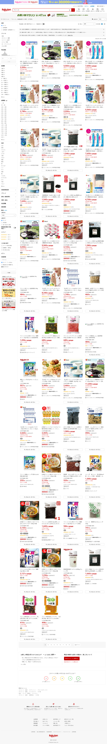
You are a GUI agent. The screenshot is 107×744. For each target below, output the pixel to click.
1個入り (3, 68)
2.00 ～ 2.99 (4, 127)
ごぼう (2, 151)
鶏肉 (2, 159)
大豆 (2, 145)
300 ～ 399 (3, 111)
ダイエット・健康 (23, 690)
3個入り (3, 72)
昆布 (2, 147)
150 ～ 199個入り (5, 94)
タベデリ (89, 304)
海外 (6, 210)
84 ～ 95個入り (4, 92)
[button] (101, 6)
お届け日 (3, 218)
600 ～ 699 (3, 117)
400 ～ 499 (3, 113)
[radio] (1, 25)
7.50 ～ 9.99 (4, 133)
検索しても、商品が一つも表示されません (31, 661)
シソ (2, 167)
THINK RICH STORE (26, 302)
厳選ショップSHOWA (70, 441)
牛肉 (2, 181)
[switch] (15, 227)
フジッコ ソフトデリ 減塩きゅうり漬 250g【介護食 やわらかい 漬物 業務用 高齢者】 (51, 337)
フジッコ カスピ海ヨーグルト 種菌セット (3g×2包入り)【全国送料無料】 (29, 337)
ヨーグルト (35, 693)
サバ (2, 169)
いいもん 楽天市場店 (48, 209)
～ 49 (2, 103)
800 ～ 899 (3, 121)
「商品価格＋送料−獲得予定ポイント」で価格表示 (29, 24)
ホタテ (2, 157)
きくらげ (3, 165)
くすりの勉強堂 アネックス (71, 538)
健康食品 (31, 695)
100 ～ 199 (3, 107)
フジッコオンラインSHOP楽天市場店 (30, 81)
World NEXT (68, 213)
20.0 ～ (3, 137)
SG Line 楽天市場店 (91, 259)
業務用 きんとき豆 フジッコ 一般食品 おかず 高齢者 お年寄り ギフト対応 (73, 476)
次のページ (77, 644)
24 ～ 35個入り (4, 84)
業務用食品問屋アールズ (48, 540)
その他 (39, 691)
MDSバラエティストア (92, 491)
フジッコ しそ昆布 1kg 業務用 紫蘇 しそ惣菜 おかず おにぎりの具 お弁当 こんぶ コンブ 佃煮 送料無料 (94, 242)
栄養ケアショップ (47, 352)
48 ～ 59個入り (4, 88)
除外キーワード (4, 266)
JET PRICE (24, 486)
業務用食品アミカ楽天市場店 (93, 541)
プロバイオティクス (42, 690)
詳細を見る (70, 35)
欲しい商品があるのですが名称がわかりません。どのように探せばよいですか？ (40, 657)
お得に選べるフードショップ (28, 352)
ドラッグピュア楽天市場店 (28, 636)
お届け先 (3, 212)
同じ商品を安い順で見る (51, 170)
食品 (20, 693)
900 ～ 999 (3, 123)
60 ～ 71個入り (4, 90)
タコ (2, 179)
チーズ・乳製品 (26, 693)
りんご (2, 183)
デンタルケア (32, 691)
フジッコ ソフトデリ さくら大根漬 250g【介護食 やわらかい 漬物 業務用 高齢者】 (73, 337)
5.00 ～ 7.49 (4, 131)
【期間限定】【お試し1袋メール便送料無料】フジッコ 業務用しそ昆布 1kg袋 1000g (51, 197)
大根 (2, 155)
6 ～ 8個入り (4, 78)
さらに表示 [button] (4, 46)
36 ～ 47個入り (4, 86)
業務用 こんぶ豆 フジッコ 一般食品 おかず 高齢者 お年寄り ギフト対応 (94, 428)
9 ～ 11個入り (4, 80)
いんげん (3, 175)
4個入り (3, 74)
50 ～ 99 (3, 105)
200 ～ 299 (3, 109)
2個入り (3, 70)
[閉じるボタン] (103, 29)
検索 (9, 61)
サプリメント (32, 690)
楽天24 (23, 399)
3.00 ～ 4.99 (4, 129)
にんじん (3, 149)
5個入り (3, 76)
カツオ (2, 153)
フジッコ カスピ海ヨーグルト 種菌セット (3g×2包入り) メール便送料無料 (73, 523)
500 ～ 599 (3, 115)
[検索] (73, 10)
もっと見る (23, 664)
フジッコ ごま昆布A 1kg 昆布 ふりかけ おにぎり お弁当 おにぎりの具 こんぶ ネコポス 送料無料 (51, 523)
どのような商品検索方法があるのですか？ (31, 659)
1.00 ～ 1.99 (4, 125)
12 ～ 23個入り (4, 82)
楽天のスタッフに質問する (71, 658)
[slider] (1, 55)
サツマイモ (3, 177)
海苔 (2, 171)
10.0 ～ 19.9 (4, 135)
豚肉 (2, 161)
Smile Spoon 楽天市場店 (70, 260)
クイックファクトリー (70, 161)
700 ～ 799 (3, 119)
